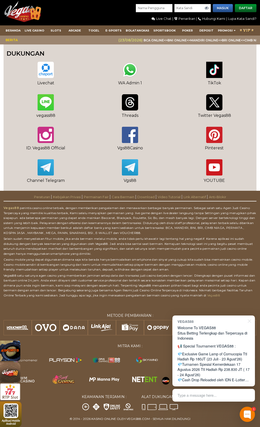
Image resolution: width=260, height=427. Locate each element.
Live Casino (34, 30)
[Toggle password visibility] (207, 8)
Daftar (245, 8)
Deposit (206, 30)
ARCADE (75, 30)
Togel (93, 30)
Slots (56, 30)
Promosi (225, 30)
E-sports (113, 30)
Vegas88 (11, 208)
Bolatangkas (137, 30)
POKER (187, 30)
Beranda (13, 30)
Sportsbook (164, 30)
